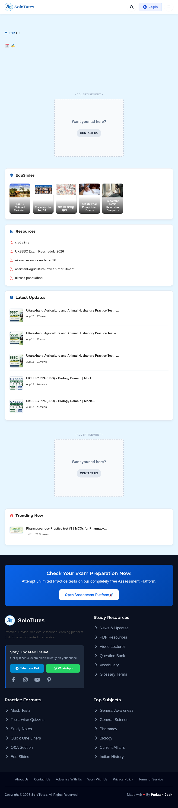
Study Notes (21, 729)
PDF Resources (113, 637)
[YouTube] (37, 680)
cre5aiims (22, 242)
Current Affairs (112, 747)
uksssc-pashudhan (29, 278)
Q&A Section (21, 747)
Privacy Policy (123, 779)
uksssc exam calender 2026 (35, 260)
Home (10, 33)
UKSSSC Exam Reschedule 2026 (39, 251)
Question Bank (112, 656)
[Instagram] (25, 680)
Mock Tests (20, 710)
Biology (105, 738)
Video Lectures (112, 646)
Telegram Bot (29, 668)
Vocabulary (109, 665)
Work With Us (97, 779)
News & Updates (114, 628)
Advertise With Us (69, 779)
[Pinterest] (49, 680)
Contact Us (42, 779)
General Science (113, 720)
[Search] (131, 7)
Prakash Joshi (162, 794)
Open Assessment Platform (87, 595)
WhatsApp (65, 668)
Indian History (111, 757)
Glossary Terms (113, 674)
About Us (22, 779)
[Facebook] (13, 680)
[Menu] (168, 7)
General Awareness (116, 710)
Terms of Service (151, 779)
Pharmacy (108, 729)
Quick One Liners (25, 738)
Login (153, 7)
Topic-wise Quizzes (27, 720)
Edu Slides (19, 757)
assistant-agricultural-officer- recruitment (44, 269)
